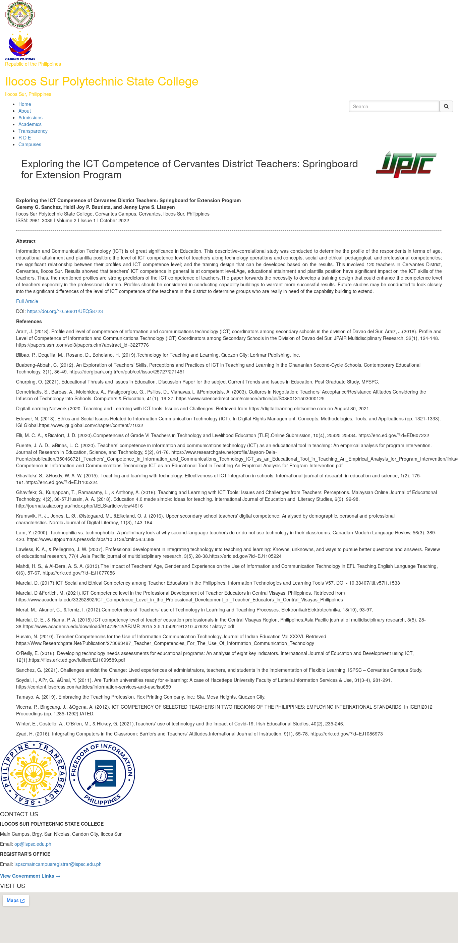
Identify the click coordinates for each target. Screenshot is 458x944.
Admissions (30, 117)
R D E (24, 137)
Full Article (27, 301)
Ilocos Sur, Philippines (28, 94)
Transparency (33, 130)
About (24, 110)
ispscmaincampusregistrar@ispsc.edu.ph (58, 864)
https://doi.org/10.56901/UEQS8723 (65, 311)
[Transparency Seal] (34, 772)
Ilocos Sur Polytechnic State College (101, 80)
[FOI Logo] (101, 772)
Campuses (29, 144)
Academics (30, 124)
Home (24, 104)
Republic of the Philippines (33, 63)
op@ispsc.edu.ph (32, 843)
